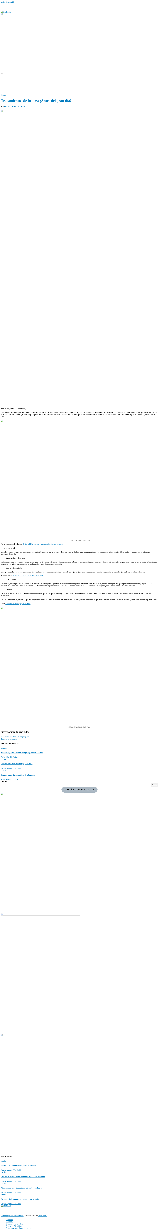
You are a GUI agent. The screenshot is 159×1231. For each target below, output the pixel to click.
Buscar (4, 782)
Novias (8, 83)
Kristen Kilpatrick (12, 604)
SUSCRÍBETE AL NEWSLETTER (79, 790)
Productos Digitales (13, 87)
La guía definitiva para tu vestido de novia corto (20, 1199)
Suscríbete (9, 1222)
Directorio (9, 89)
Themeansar (42, 1216)
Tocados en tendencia (9, 739)
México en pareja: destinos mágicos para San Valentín (22, 753)
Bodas (8, 79)
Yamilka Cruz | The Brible (14, 106)
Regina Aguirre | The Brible (11, 768)
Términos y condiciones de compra (18, 1228)
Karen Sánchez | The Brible (11, 780)
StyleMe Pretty (25, 604)
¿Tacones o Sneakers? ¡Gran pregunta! (15, 737)
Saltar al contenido (8, 2)
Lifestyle (9, 85)
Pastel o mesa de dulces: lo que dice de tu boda (19, 1165)
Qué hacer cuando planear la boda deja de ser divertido (23, 1177)
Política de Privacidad (14, 1226)
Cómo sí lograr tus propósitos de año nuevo (18, 775)
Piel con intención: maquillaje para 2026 (16, 764)
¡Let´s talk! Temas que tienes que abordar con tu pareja (43, 544)
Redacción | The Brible (9, 757)
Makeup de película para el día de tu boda (28, 576)
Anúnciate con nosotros (14, 1224)
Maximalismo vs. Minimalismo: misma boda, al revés (21, 1188)
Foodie (8, 81)
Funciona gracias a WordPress (12, 1216)
